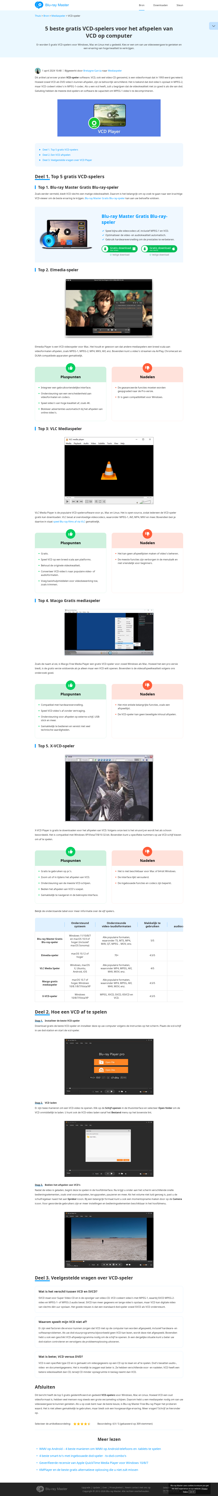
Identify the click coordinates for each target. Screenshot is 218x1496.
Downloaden (160, 5)
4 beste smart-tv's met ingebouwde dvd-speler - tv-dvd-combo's (82, 1456)
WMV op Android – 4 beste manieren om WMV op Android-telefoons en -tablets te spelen (100, 1449)
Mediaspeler (58, 15)
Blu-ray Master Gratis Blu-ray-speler (105, 198)
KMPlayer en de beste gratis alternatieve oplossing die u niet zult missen (88, 1470)
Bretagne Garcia (92, 70)
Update (96, 1487)
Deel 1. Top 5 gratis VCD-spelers (60, 149)
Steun (180, 5)
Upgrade (86, 1487)
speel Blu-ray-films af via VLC (69, 521)
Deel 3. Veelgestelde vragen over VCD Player (67, 160)
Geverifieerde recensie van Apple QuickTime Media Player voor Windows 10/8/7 (93, 1463)
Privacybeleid (116, 1487)
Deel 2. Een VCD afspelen (56, 154)
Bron (141, 5)
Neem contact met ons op (138, 1487)
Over (104, 1487)
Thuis (38, 15)
